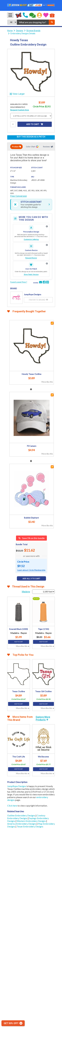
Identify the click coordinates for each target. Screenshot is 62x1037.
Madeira (26, 591)
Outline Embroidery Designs (21, 815)
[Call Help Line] (25, 15)
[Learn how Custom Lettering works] (46, 226)
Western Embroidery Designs (31, 821)
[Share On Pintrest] (47, 282)
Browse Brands (33, 30)
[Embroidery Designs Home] (18, 15)
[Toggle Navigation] (10, 15)
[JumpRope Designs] (16, 298)
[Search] (52, 22)
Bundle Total (21, 544)
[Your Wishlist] (45, 15)
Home (10, 30)
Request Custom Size (19, 110)
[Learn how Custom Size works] (46, 245)
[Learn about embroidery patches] (46, 263)
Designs (19, 30)
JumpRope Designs (16, 786)
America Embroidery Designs (22, 823)
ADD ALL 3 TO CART (31, 578)
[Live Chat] (32, 15)
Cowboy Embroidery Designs (26, 817)
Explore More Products (43, 718)
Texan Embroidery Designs (30, 826)
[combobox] (33, 22)
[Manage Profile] (39, 15)
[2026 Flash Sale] (31, 5)
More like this (47, 382)
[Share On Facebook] (44, 282)
